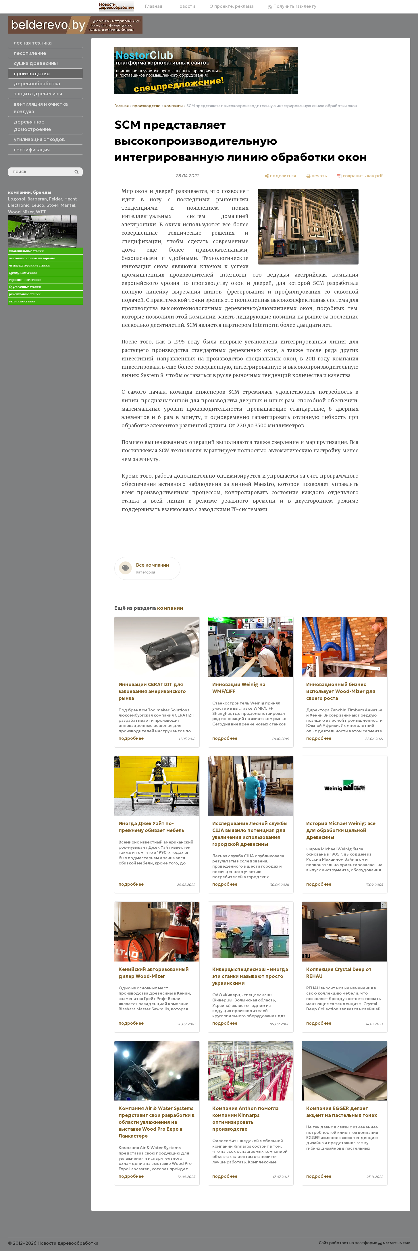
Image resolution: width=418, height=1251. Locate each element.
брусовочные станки (25, 287)
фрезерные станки (23, 273)
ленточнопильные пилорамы (32, 258)
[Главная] (116, 6)
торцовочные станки (25, 280)
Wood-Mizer (21, 212)
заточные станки (22, 301)
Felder (55, 199)
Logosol (16, 199)
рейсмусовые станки (25, 294)
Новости (185, 6)
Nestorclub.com (396, 1243)
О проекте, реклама (231, 6)
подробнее (131, 738)
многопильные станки (26, 251)
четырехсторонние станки (29, 265)
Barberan (37, 199)
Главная (153, 6)
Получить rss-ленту (294, 6)
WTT (41, 212)
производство (146, 105)
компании (173, 105)
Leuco (38, 205)
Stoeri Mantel (61, 205)
